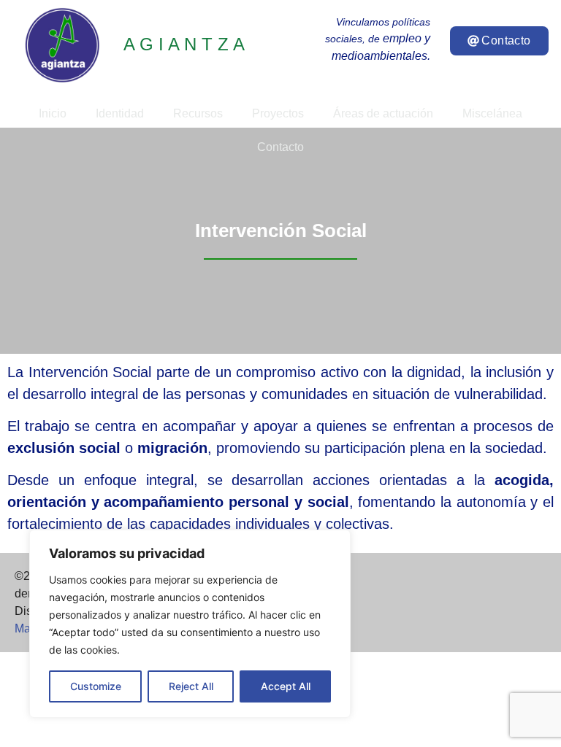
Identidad (120, 113)
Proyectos (278, 113)
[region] (190, 624)
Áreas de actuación (383, 113)
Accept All (285, 686)
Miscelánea (492, 113)
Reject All (191, 686)
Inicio (52, 113)
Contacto (280, 147)
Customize (95, 686)
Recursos (198, 113)
